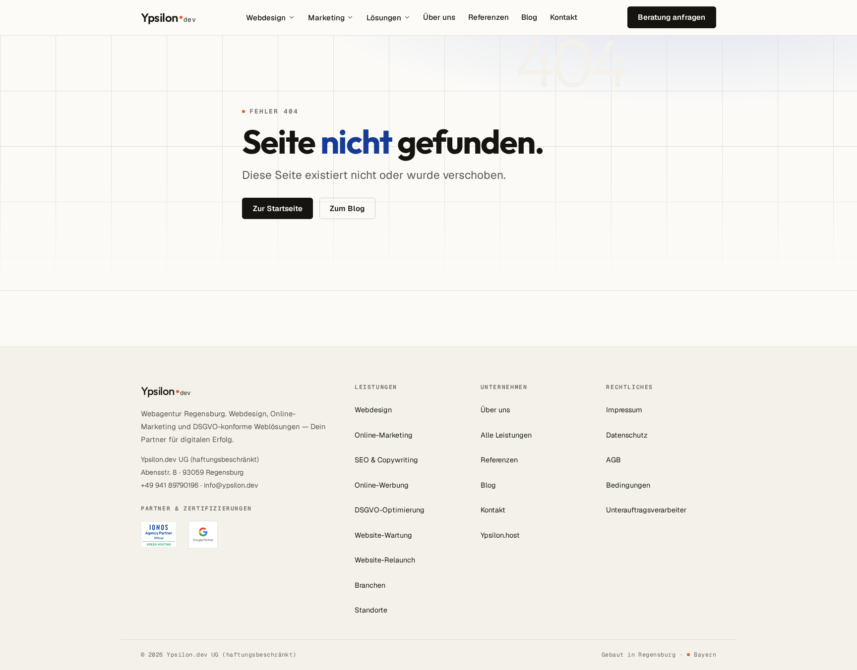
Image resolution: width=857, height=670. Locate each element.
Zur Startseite (278, 208)
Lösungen (384, 17)
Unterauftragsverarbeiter (646, 509)
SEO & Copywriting (386, 459)
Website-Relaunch (385, 560)
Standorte (371, 610)
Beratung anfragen (671, 17)
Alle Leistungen (506, 435)
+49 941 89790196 (169, 485)
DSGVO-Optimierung (390, 509)
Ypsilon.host (500, 535)
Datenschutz (627, 435)
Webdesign (266, 17)
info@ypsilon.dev (231, 485)
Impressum (624, 409)
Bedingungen (628, 485)
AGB (613, 459)
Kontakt (563, 17)
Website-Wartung (383, 535)
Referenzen (488, 17)
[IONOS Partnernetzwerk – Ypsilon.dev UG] (159, 534)
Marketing (326, 17)
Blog (529, 17)
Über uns (439, 17)
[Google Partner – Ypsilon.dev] (203, 535)
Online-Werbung (382, 485)
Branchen (370, 585)
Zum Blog (347, 208)
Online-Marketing (384, 435)
